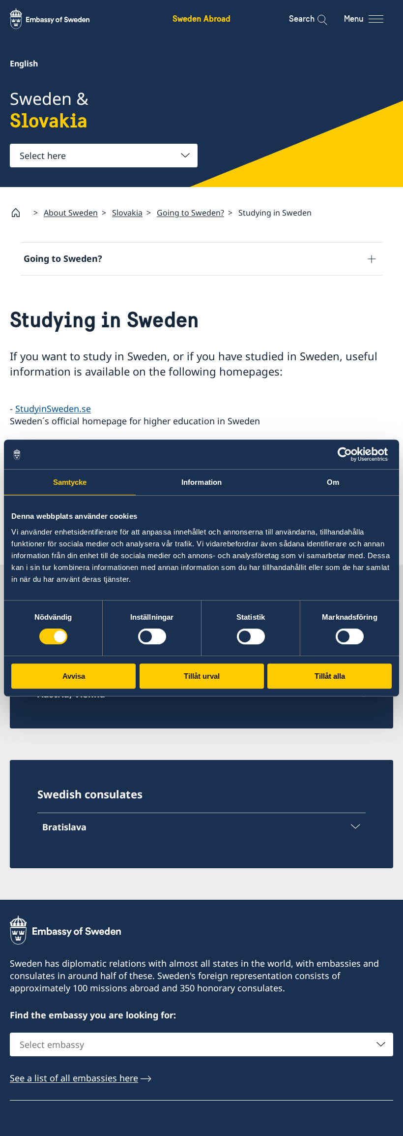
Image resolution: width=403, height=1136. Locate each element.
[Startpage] (19, 212)
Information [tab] (201, 482)
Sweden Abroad (201, 18)
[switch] (152, 636)
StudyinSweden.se (53, 408)
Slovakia (127, 212)
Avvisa (73, 676)
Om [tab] (333, 482)
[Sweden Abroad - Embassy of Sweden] (59, 18)
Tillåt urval (202, 676)
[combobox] (104, 155)
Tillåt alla (330, 676)
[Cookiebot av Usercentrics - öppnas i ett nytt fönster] (349, 454)
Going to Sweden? (190, 212)
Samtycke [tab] (70, 482)
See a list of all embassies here (74, 1078)
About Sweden (71, 212)
